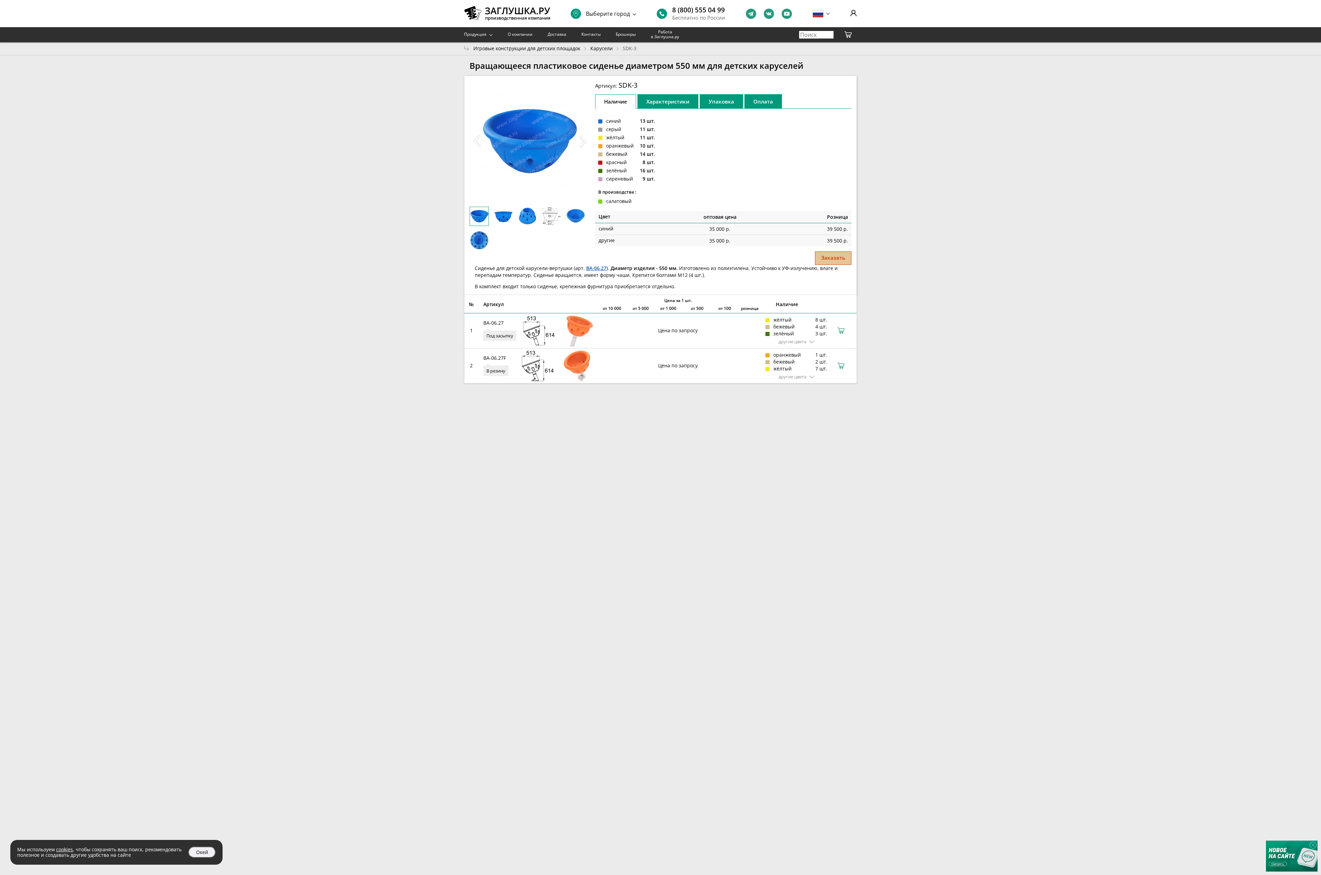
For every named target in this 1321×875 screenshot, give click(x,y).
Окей (202, 852)
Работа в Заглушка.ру (665, 34)
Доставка (557, 34)
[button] (582, 141)
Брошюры (626, 34)
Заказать (833, 257)
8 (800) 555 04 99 (698, 10)
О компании (520, 34)
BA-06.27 (596, 268)
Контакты (591, 34)
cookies (64, 849)
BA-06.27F (494, 358)
